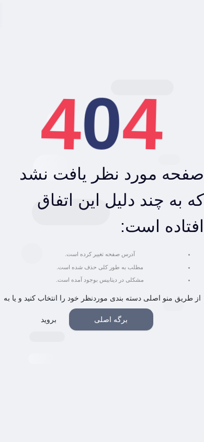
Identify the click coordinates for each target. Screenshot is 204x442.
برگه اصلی (111, 319)
